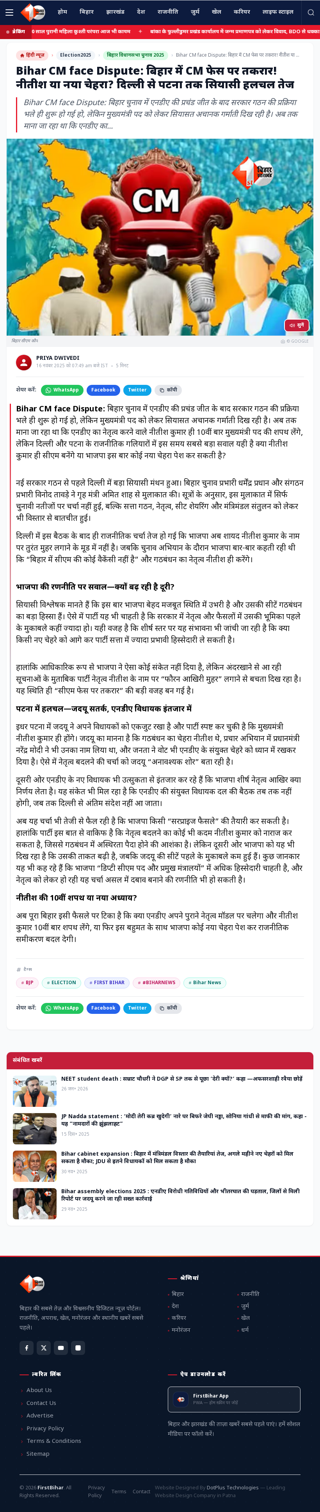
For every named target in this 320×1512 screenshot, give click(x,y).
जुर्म (245, 1306)
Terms (118, 1492)
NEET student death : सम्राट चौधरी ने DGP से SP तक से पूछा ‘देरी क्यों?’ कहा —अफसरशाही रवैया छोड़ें (181, 1079)
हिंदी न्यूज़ (35, 55)
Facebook (103, 390)
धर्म (245, 1330)
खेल (245, 1318)
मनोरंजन (181, 1330)
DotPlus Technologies (233, 1488)
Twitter (137, 390)
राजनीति (250, 1294)
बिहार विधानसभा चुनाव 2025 (135, 55)
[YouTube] (61, 1348)
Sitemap (38, 1454)
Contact (141, 1492)
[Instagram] (78, 1348)
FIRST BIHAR (106, 983)
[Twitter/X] (44, 1348)
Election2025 (75, 55)
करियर (179, 1318)
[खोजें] (310, 12)
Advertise (40, 1416)
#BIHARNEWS (156, 983)
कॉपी (172, 390)
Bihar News (204, 983)
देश (175, 1306)
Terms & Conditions (54, 1441)
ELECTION (61, 983)
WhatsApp (66, 390)
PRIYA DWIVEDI (58, 358)
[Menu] (9, 12)
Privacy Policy (45, 1429)
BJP (27, 983)
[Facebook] (27, 1348)
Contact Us (41, 1403)
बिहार (178, 1294)
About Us (39, 1390)
